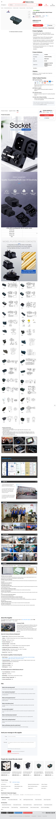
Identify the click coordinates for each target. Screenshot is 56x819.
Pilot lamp (23, 657)
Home (2, 8)
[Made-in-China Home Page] (28, 2)
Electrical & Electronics (8, 8)
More (2, 809)
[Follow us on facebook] (46, 812)
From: (6, 736)
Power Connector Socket (34, 807)
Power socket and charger (29, 657)
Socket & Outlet (15, 8)
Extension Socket (22, 8)
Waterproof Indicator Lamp (5, 786)
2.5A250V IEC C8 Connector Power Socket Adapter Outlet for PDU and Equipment (17, 773)
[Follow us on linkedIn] (54, 812)
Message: (5, 742)
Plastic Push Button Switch (32, 786)
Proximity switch (44, 786)
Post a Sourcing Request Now (13, 753)
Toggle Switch (30, 788)
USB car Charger (44, 784)
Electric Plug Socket (30, 8)
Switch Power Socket (5, 807)
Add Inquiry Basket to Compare (16, 31)
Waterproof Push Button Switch (33, 784)
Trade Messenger (18, 812)
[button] (1, 1)
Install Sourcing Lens (28, 812)
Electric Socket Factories (27, 804)
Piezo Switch (17, 784)
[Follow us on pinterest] (52, 812)
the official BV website (26, 619)
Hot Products (3, 784)
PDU (20, 799)
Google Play (10, 812)
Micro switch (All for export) (18, 658)
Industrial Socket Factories (6, 804)
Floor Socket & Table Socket (12, 799)
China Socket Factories (17, 804)
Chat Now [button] (50, 25)
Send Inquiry (37, 25)
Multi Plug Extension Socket (28, 799)
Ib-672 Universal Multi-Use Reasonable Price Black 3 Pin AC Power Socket (39, 773)
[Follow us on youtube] (51, 812)
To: (6, 739)
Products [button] (11, 4)
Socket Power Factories (38, 804)
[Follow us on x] (48, 812)
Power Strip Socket (38, 799)
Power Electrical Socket (48, 804)
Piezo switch (10, 657)
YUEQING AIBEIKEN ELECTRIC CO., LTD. (38, 15)
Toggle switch (10, 658)
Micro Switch (43, 788)
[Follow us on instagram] (49, 812)
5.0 (44, 112)
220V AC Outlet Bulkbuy (45, 807)
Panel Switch (17, 788)
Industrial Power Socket (24, 807)
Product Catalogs (16, 782)
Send (9, 751)
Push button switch (17, 657)
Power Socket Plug (14, 807)
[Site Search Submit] (40, 5)
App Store (4, 812)
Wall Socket (4, 799)
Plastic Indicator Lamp (18, 786)
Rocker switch (4, 658)
